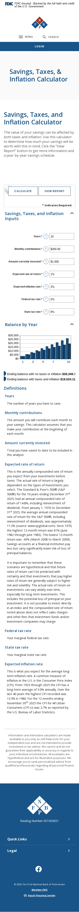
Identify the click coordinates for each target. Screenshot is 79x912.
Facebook (39, 870)
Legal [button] (12, 850)
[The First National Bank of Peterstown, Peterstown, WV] (39, 22)
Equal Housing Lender (41, 895)
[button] (39, 216)
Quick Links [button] (17, 839)
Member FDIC (40, 889)
